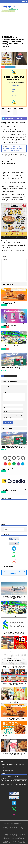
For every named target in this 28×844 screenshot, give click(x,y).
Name (4, 403)
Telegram (15, 87)
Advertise (11, 770)
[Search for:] (14, 529)
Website (5, 411)
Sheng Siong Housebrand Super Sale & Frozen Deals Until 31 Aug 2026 (12, 346)
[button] (24, 1)
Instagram (14, 91)
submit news (23, 823)
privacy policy (11, 823)
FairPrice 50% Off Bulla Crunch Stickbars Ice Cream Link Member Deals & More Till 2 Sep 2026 (13, 368)
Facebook (15, 93)
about (15, 823)
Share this (3, 255)
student (14, 376)
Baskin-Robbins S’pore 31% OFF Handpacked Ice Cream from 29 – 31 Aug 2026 (13, 324)
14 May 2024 (5, 49)
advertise (19, 823)
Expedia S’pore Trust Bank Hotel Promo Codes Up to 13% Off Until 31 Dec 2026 (13, 489)
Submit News (5, 770)
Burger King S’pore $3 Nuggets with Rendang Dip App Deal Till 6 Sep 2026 (13, 302)
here (2, 252)
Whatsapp (14, 89)
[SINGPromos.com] (14, 8)
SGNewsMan (13, 49)
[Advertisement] (14, 24)
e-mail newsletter (15, 85)
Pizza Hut (7, 376)
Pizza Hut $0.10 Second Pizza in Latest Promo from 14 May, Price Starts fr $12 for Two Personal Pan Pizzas (13, 148)
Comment (5, 392)
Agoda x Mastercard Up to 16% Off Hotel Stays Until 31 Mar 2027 (13, 468)
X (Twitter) (15, 95)
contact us (14, 824)
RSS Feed (15, 98)
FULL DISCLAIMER (14, 839)
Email (4, 407)
